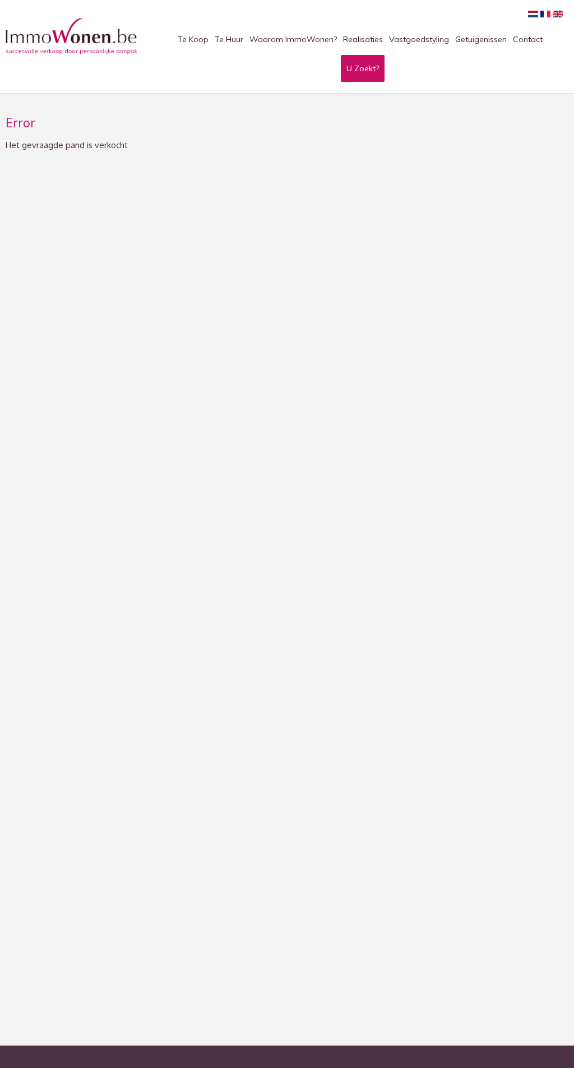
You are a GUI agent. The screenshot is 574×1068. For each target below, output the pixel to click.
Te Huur (229, 39)
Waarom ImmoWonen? (293, 39)
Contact (528, 39)
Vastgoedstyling (419, 39)
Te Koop (193, 39)
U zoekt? (362, 68)
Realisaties (363, 39)
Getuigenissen (481, 39)
